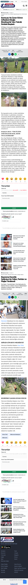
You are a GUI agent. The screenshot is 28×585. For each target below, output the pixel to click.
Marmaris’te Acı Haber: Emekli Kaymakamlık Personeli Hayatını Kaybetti (19, 245)
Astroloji (3, 572)
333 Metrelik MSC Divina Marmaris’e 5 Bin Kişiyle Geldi (19, 252)
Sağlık (2, 557)
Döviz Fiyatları (4, 566)
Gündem (3, 551)
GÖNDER (14, 208)
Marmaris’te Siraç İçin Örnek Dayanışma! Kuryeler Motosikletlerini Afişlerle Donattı (19, 523)
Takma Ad (3, 188)
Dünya (16, 557)
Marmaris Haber (5, 12)
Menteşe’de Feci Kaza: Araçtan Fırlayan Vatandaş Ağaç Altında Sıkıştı (19, 516)
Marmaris (26, 294)
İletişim (25, 1)
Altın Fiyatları (4, 568)
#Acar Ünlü (4, 434)
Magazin (16, 555)
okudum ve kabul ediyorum (14, 211)
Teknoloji (3, 555)
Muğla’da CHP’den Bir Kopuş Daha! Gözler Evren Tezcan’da (19, 267)
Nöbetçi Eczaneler (18, 570)
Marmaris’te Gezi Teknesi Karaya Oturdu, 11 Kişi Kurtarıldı (19, 237)
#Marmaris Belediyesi (15, 434)
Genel (11, 12)
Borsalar (3, 570)
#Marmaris (4, 437)
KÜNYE (16, 572)
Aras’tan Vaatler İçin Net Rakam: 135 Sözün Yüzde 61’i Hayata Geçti (19, 501)
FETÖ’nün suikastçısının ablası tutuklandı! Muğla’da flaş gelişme (19, 508)
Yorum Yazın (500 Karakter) (7, 195)
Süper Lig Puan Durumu (20, 568)
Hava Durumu (17, 564)
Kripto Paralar (4, 564)
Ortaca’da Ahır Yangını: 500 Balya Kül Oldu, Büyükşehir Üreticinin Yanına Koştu (19, 259)
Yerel (15, 551)
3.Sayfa (16, 553)
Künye (22, 1)
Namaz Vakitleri (18, 566)
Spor (2, 559)
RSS (5, 579)
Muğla (26, 293)
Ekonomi (3, 553)
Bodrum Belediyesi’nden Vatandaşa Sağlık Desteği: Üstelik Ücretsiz (19, 531)
